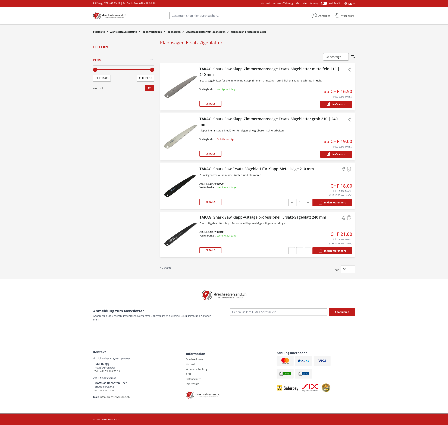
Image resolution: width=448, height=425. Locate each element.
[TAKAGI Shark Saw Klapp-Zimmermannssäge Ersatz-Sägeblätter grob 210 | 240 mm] (180, 137)
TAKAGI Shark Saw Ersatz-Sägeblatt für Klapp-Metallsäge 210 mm (256, 168)
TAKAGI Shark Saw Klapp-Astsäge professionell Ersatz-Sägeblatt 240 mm (262, 217)
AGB (188, 374)
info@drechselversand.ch (115, 397)
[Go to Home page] (109, 15)
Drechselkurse (194, 359)
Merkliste (301, 3)
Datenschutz (193, 379)
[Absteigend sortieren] (353, 57)
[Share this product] (349, 69)
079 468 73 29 (112, 3)
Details (210, 103)
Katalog (313, 3)
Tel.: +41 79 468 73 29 (107, 371)
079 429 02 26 (147, 3)
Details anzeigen (226, 139)
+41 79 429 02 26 (104, 390)
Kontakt (265, 3)
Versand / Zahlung (197, 369)
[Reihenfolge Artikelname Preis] (336, 57)
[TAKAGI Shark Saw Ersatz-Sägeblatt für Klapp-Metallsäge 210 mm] (180, 186)
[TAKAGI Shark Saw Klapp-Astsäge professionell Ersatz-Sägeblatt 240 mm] (180, 234)
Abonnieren (342, 312)
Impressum (192, 384)
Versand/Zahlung (283, 3)
